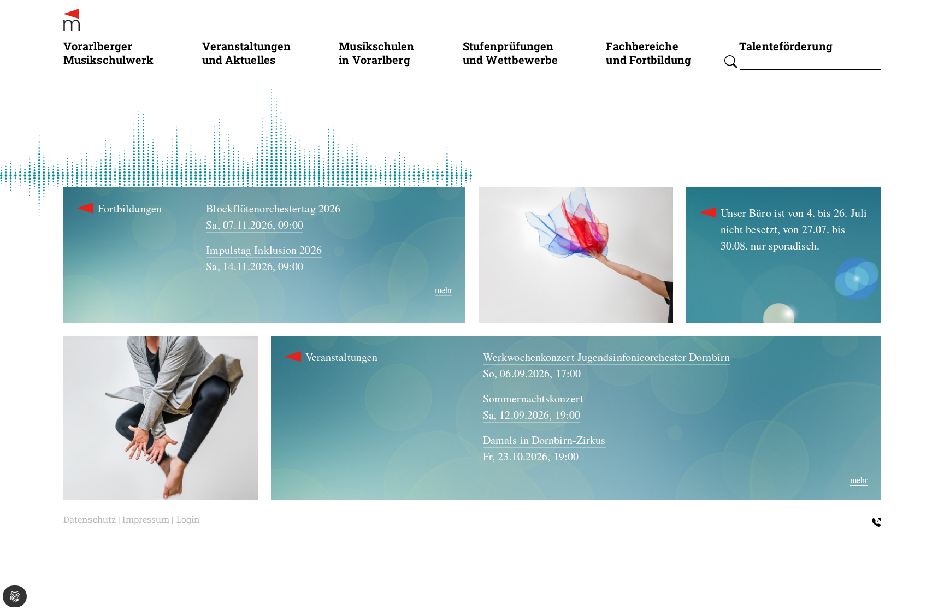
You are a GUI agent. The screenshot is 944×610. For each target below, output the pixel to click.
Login (188, 519)
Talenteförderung (786, 45)
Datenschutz (89, 519)
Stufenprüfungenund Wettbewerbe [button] (510, 52)
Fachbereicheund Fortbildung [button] (648, 52)
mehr (443, 289)
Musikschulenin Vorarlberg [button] (376, 52)
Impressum (145, 519)
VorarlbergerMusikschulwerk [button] (108, 52)
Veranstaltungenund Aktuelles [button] (246, 52)
